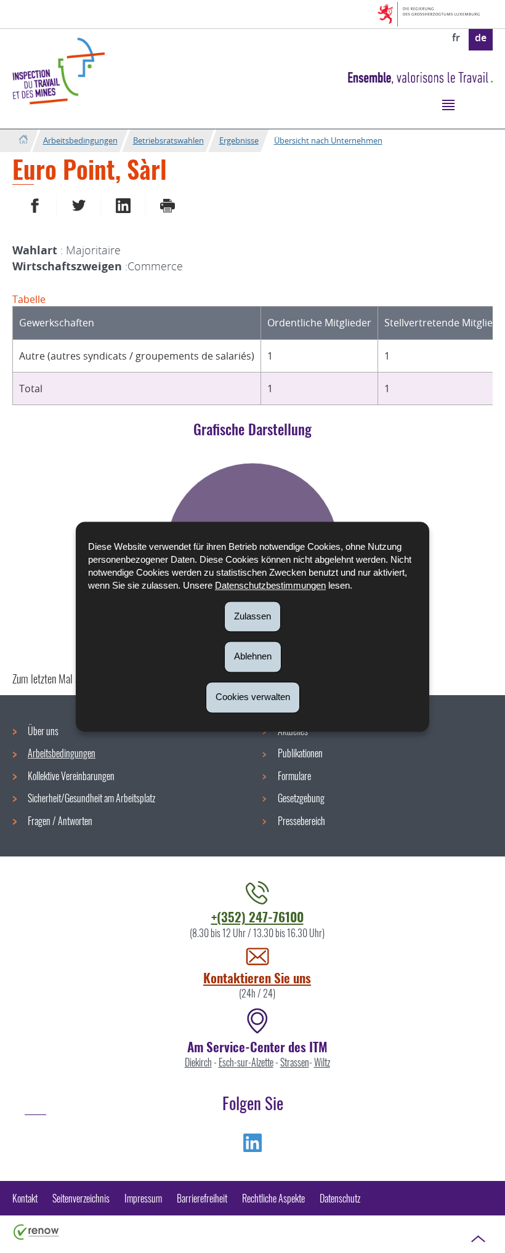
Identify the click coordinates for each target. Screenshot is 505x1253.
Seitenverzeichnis (81, 1198)
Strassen (294, 1062)
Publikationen (300, 753)
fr (456, 37)
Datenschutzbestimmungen (270, 585)
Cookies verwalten (253, 696)
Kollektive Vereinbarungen (71, 775)
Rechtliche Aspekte (273, 1198)
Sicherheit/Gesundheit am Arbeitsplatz (91, 798)
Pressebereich (301, 820)
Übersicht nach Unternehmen (328, 140)
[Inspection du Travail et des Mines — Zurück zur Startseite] (58, 71)
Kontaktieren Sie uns (257, 977)
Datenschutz (340, 1198)
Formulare (294, 775)
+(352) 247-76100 (257, 916)
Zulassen (252, 616)
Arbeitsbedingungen (80, 140)
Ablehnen (253, 656)
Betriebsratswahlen (168, 140)
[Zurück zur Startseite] (23, 140)
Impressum (143, 1198)
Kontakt (25, 1198)
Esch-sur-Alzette (246, 1062)
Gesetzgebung (301, 798)
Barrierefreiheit (202, 1198)
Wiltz (322, 1062)
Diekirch (198, 1062)
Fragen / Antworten (60, 820)
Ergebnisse (239, 140)
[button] (448, 104)
